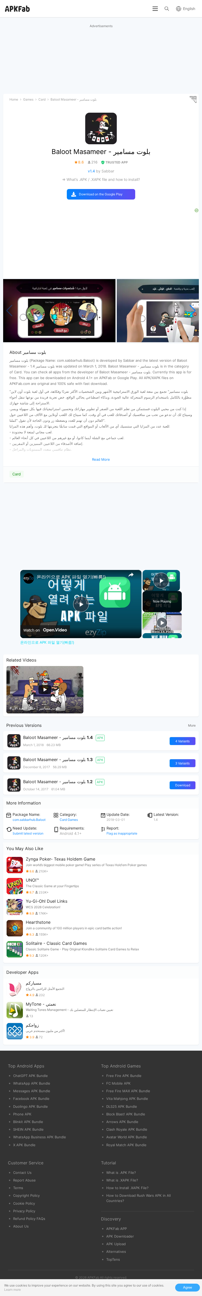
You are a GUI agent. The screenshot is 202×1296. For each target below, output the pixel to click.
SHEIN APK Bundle (28, 1129)
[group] (59, 310)
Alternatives (116, 1251)
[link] (28, 578)
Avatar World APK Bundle (126, 1137)
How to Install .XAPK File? (127, 1188)
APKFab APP (116, 1229)
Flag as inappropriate (122, 833)
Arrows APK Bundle (122, 1122)
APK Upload (116, 1244)
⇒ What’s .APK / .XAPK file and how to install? (101, 179)
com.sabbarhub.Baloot (29, 820)
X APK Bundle (24, 1145)
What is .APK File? (121, 1172)
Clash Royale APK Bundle (126, 1129)
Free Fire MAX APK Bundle (128, 1091)
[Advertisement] (101, 522)
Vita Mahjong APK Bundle (127, 1098)
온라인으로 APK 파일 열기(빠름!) (71, 577)
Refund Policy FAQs (29, 1218)
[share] (131, 574)
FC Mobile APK (118, 1083)
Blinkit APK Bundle (28, 1122)
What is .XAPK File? (122, 1180)
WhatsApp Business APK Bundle (39, 1137)
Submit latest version (28, 833)
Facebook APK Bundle (31, 1098)
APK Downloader (120, 1236)
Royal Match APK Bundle (126, 1145)
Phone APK (22, 1114)
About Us (21, 1226)
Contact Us (22, 1172)
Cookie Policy (24, 1203)
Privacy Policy (24, 1211)
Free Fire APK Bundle (124, 1076)
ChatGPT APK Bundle (30, 1076)
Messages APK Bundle (31, 1091)
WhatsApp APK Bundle (31, 1083)
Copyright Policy (26, 1195)
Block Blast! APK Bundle (125, 1114)
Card (16, 474)
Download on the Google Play (101, 194)
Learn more (12, 1290)
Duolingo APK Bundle (30, 1106)
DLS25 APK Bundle (121, 1106)
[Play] (162, 622)
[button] (192, 310)
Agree (187, 1287)
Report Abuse (24, 1180)
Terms (18, 1188)
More (192, 725)
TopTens (113, 1259)
